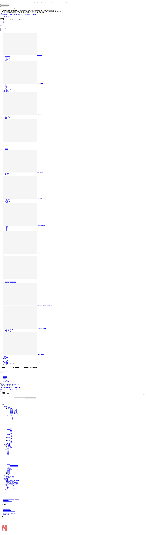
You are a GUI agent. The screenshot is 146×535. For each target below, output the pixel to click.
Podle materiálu (8, 457)
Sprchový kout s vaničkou (9, 495)
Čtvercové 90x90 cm (13, 412)
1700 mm (6, 229)
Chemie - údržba (8, 489)
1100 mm (6, 149)
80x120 (11, 433)
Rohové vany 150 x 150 (14, 466)
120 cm (13, 421)
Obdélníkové (7, 58)
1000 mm (6, 86)
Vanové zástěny (5, 254)
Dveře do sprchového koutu (10, 493)
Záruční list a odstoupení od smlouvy (9, 513)
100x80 (11, 438)
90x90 (11, 435)
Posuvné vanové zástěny (9, 477)
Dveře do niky (7, 60)
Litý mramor (7, 173)
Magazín (4, 21)
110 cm (13, 420)
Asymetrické (7, 201)
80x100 (11, 432)
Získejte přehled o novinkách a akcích (7, 397)
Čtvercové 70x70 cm (13, 409)
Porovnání (2, 394)
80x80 (11, 430)
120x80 (11, 441)
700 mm (6, 88)
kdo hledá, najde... (3, 19)
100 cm (13, 419)
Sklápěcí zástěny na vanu (9, 476)
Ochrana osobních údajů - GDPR (9, 511)
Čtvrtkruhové (7, 56)
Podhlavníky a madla (9, 329)
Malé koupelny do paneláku (8, 498)
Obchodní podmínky (6, 509)
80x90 (11, 431)
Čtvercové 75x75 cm (13, 410)
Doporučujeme (5, 490)
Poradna (4, 508)
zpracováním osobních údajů (10, 400)
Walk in (6, 59)
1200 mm (6, 87)
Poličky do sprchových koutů (10, 282)
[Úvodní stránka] (4, 28)
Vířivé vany (7, 474)
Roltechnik (2, 372)
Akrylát (6, 174)
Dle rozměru (12, 416)
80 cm (13, 417)
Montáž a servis (5, 22)
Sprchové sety (7, 443)
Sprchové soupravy (8, 280)
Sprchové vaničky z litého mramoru (13, 492)
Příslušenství (5, 255)
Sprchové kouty (6, 406)
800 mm (6, 84)
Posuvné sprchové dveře (7, 501)
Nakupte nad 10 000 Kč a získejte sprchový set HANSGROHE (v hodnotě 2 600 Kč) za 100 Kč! (18, 14)
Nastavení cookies (6, 514)
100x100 (11, 439)
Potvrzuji (2, 13)
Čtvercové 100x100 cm (14, 413)
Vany (4, 175)
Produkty (2, 401)
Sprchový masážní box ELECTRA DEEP (10, 387)
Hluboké (6, 118)
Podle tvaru (7, 407)
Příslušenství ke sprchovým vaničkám (12, 484)
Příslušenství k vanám (9, 485)
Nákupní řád (5, 512)
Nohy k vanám (7, 330)
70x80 (11, 427)
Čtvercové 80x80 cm (13, 411)
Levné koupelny (6, 500)
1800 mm (6, 230)
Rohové (6, 200)
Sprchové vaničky (6, 91)
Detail (144, 394)
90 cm (13, 418)
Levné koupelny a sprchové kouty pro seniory (11, 499)
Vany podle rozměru (9, 469)
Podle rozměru (7, 423)
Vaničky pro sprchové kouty (10, 491)
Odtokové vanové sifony (9, 331)
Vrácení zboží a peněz (7, 510)
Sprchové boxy (5, 90)
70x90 (11, 428)
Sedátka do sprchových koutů (10, 281)
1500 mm (6, 227)
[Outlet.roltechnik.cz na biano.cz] (4, 531)
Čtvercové (7, 57)
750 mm (6, 148)
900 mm (6, 85)
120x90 (11, 442)
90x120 (11, 436)
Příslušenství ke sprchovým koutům (11, 480)
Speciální (6, 202)
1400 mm (6, 226)
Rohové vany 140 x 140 (14, 465)
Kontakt (4, 23)
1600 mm (6, 228)
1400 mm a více (8, 89)
